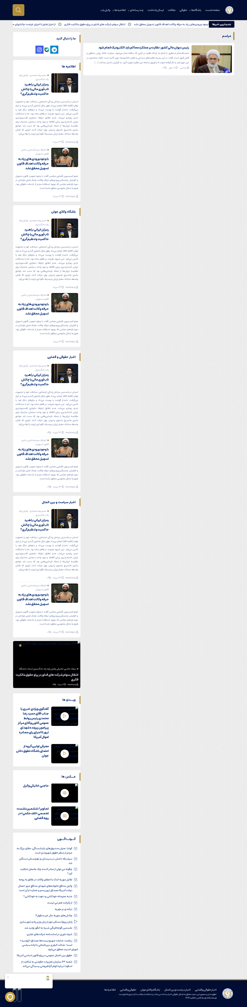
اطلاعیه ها (120, 10)
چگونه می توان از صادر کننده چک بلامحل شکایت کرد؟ (46, 871)
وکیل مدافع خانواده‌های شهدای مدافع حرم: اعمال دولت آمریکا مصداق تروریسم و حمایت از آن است (45, 888)
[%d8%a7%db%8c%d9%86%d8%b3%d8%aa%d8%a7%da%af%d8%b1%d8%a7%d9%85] (39, 50)
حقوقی (183, 10)
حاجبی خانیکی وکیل (36, 785)
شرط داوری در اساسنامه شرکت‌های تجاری (49, 934)
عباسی (183, 68)
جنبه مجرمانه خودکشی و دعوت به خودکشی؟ (47, 896)
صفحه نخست (212, 10)
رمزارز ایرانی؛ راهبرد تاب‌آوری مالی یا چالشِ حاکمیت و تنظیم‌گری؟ (34, 89)
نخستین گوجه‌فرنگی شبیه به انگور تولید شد (48, 927)
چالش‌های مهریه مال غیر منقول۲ (53, 915)
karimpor (71, 196)
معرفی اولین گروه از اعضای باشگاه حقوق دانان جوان (32, 751)
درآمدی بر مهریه (63, 909)
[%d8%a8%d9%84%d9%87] (47, 49)
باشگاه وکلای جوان (150, 990)
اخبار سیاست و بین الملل (177, 990)
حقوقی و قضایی (128, 990)
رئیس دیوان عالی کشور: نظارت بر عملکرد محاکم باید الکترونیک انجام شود (143, 47)
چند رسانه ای (136, 10)
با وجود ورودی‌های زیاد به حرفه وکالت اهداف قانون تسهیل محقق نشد (197, 24)
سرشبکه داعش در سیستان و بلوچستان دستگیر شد (45, 860)
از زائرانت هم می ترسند (59, 902)
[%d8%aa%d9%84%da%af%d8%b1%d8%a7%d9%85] (54, 50)
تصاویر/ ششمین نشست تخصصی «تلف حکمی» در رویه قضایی (33, 813)
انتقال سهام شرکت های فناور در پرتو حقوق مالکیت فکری (119, 24)
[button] (24, 645)
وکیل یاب (105, 10)
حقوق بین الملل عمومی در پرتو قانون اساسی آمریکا (44, 955)
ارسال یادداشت (156, 10)
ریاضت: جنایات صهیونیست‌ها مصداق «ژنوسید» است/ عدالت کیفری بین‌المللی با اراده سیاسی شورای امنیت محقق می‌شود (49, 945)
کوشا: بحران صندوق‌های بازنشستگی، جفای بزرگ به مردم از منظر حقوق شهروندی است (44, 850)
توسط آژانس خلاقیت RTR (196, 998)
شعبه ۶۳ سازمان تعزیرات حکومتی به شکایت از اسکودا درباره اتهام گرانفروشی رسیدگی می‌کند (46, 963)
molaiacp (71, 142)
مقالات (172, 10)
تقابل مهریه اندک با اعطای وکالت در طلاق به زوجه (45, 879)
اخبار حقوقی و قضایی (206, 990)
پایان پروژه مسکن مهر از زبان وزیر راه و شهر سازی (46, 921)
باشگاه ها (196, 10)
